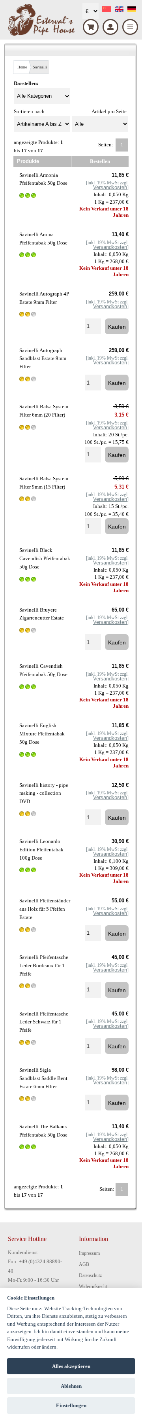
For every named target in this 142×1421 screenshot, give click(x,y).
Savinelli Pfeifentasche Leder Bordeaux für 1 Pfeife (43, 965)
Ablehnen (71, 1386)
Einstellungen (71, 1405)
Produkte (28, 161)
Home (22, 67)
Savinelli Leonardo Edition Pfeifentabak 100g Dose (41, 849)
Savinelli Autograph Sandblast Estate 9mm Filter (42, 358)
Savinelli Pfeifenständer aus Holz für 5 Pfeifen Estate (44, 909)
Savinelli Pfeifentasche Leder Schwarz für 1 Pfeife (43, 1022)
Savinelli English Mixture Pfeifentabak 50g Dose (42, 733)
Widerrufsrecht (93, 1286)
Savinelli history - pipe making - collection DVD (43, 793)
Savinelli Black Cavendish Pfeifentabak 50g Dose (44, 558)
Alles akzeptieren (71, 1366)
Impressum (89, 1253)
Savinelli (40, 67)
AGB (84, 1264)
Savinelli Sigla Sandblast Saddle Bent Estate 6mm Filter (43, 1078)
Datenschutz (90, 1275)
